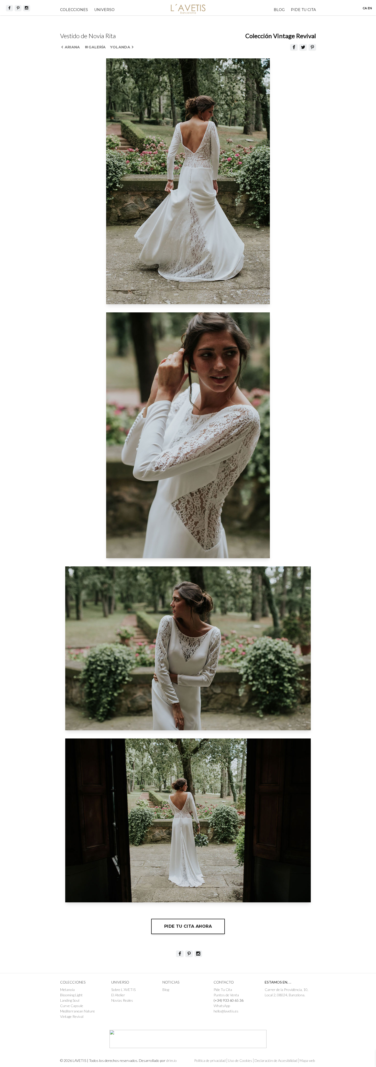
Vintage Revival (71, 1016)
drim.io (171, 1060)
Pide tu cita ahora (188, 926)
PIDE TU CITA (303, 9)
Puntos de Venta (226, 995)
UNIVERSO (104, 9)
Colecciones (74, 9)
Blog (279, 9)
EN (370, 8)
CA (365, 8)
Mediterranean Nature (77, 1011)
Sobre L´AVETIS (123, 989)
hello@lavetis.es (226, 1011)
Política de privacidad (210, 1060)
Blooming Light (71, 995)
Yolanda (120, 47)
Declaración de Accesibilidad (276, 1060)
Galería (97, 47)
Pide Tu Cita (223, 989)
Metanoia (67, 989)
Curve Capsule (71, 1005)
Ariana (72, 47)
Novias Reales (122, 1000)
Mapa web (307, 1060)
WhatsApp (222, 1005)
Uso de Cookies (240, 1060)
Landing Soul (69, 1000)
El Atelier (118, 995)
